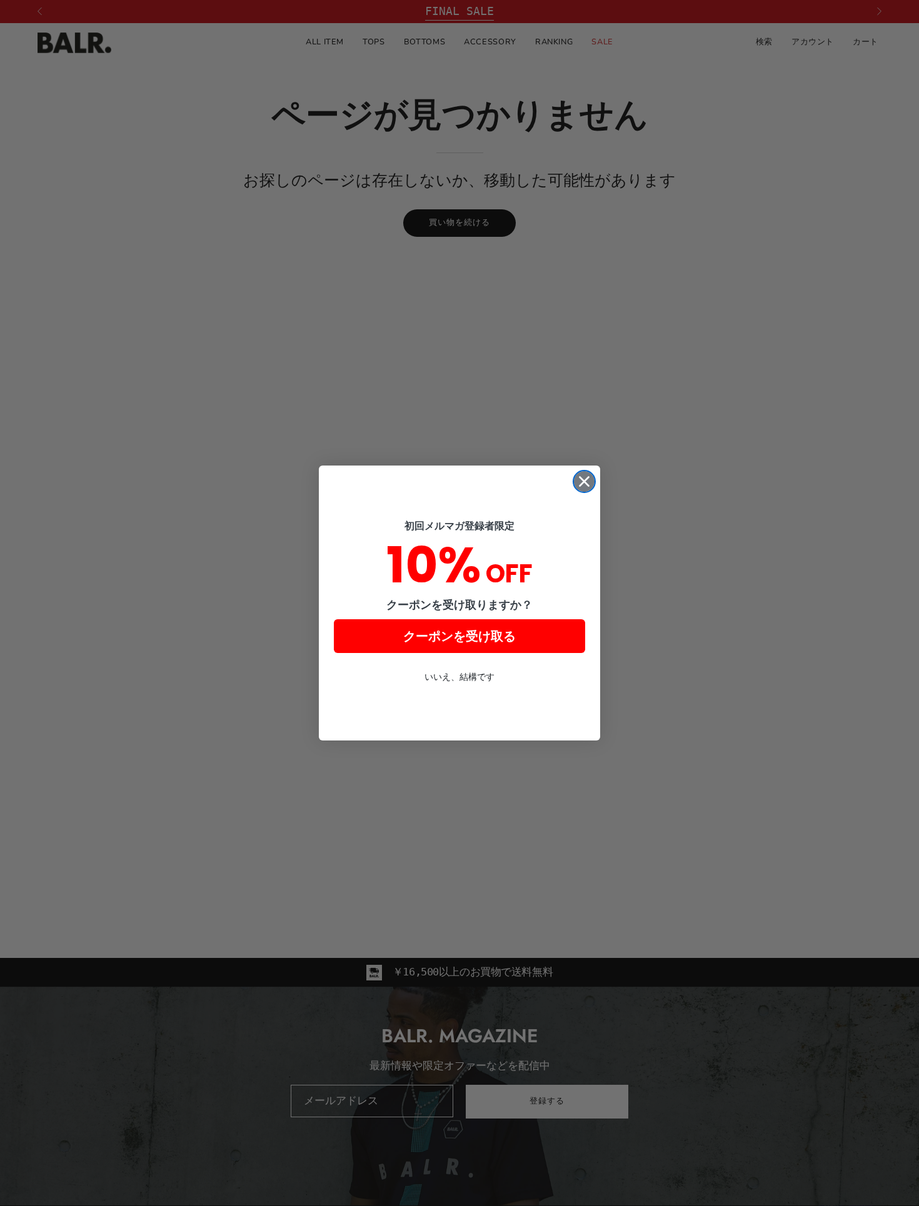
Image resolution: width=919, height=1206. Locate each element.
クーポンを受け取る (459, 636)
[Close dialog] (584, 481)
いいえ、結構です (459, 676)
